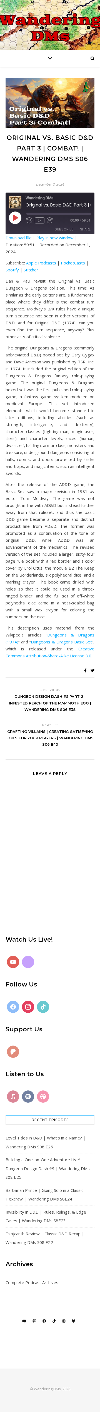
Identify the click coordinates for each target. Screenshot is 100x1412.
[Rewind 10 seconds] (29, 220)
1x (39, 220)
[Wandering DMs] (50, 25)
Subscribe (64, 229)
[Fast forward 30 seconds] (50, 220)
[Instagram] (28, 1006)
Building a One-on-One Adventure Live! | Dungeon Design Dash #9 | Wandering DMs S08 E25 (48, 1168)
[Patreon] (13, 1051)
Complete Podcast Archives (32, 1282)
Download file (19, 237)
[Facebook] (13, 1006)
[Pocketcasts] (43, 1096)
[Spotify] (28, 1096)
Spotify (12, 270)
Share (85, 229)
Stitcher (31, 270)
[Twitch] (28, 961)
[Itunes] (13, 1096)
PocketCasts (73, 263)
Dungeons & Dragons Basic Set (61, 642)
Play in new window (55, 237)
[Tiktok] (43, 1006)
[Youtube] (13, 961)
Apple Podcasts (41, 263)
